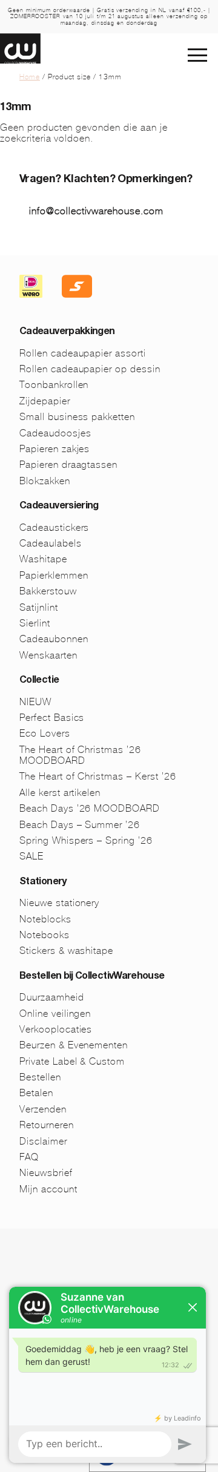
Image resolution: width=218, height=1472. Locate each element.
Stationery (43, 882)
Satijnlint (38, 607)
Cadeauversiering (59, 506)
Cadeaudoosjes (55, 433)
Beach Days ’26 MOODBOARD (89, 808)
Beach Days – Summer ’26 (79, 824)
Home (29, 77)
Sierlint (34, 623)
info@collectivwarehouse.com (96, 211)
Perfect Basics (51, 717)
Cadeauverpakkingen (66, 332)
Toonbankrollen (53, 384)
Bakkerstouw (48, 591)
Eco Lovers (44, 733)
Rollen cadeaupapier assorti (82, 353)
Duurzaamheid (51, 997)
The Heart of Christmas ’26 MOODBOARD (80, 755)
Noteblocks (45, 919)
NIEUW (35, 702)
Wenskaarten (48, 655)
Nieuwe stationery (59, 902)
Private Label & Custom (72, 1061)
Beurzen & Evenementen (73, 1045)
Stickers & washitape (66, 950)
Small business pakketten (77, 416)
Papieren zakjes (54, 449)
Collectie (39, 681)
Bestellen (40, 1077)
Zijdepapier (44, 401)
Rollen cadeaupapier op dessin (89, 369)
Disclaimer (43, 1141)
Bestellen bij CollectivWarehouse (92, 977)
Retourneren (46, 1125)
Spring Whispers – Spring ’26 (86, 840)
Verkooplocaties (55, 1029)
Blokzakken (44, 481)
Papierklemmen (53, 575)
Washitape (43, 559)
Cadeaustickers (54, 527)
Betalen (36, 1093)
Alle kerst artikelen (60, 792)
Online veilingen (55, 1013)
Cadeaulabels (50, 543)
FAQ (29, 1157)
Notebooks (44, 935)
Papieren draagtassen (68, 464)
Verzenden (43, 1109)
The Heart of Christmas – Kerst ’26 (97, 776)
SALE (31, 856)
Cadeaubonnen (53, 639)
